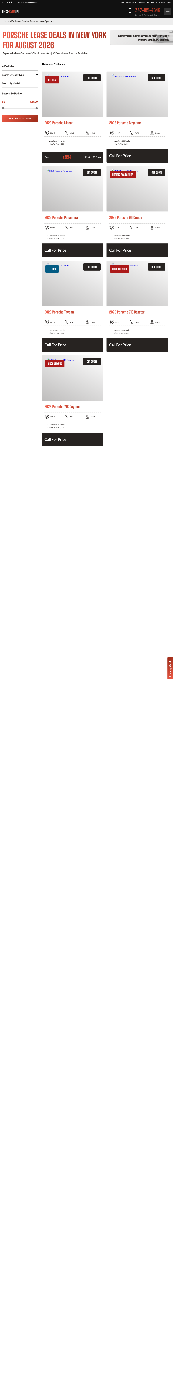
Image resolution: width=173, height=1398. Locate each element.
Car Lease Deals (19, 21)
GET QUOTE (92, 78)
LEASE (10, 11)
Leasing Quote (170, 668)
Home (6, 21)
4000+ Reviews (31, 2)
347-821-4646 (147, 10)
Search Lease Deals (20, 118)
